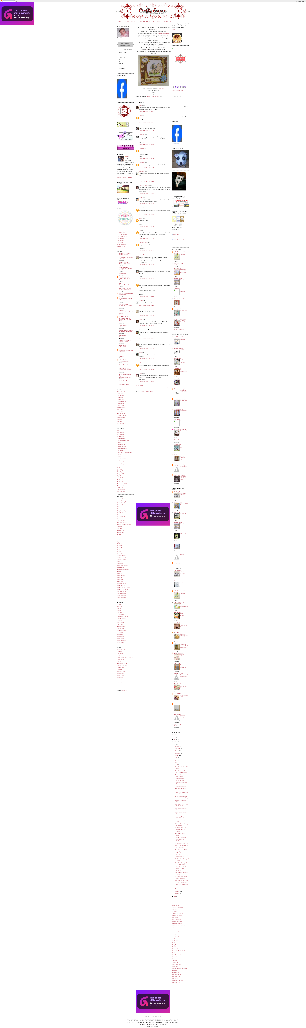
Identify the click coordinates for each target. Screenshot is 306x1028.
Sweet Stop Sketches (121, 640)
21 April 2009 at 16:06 (146, 111)
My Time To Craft (121, 413)
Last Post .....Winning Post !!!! (125, 377)
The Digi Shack (175, 978)
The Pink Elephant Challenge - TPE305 (125, 306)
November (177, 748)
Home (153, 388)
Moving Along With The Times (124, 524)
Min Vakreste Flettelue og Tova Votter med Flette (184, 635)
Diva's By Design (121, 450)
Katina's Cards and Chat (179, 553)
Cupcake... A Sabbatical (124, 341)
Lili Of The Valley (121, 520)
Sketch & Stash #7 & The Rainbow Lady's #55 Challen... (180, 829)
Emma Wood (174, 123)
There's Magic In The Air (125, 364)
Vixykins (176, 643)
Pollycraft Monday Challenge (126, 330)
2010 (175, 741)
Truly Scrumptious (121, 485)
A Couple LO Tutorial (123, 300)
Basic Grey (119, 606)
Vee (140, 230)
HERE (173, 29)
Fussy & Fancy (120, 567)
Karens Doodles (120, 462)
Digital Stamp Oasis (176, 927)
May (176, 762)
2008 (175, 896)
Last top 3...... (122, 322)
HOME (119, 21)
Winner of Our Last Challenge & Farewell (126, 312)
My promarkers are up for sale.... (183, 467)
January (177, 893)
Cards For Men (120, 395)
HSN (173, 90)
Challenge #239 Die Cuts (124, 284)
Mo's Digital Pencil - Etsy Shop (179, 951)
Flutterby (119, 456)
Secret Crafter (120, 634)
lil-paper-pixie (177, 704)
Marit (175, 455)
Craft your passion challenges (126, 293)
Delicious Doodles (121, 555)
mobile (121, 63)
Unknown (141, 148)
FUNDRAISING (167, 21)
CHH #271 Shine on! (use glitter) (124, 279)
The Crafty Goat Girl (144, 185)
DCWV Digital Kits (176, 919)
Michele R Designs (178, 653)
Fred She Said (120, 240)
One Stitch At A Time (122, 665)
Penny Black (120, 632)
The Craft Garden (121, 246)
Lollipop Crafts (122, 360)
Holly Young (142, 162)
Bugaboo (119, 610)
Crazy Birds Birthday (182, 255)
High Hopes (120, 409)
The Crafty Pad (120, 679)
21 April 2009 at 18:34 (146, 158)
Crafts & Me (120, 442)
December (177, 746)
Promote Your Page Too (121, 99)
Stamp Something (121, 585)
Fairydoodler (120, 563)
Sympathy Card (183, 279)
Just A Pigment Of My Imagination (179, 337)
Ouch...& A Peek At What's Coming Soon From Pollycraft (181, 851)
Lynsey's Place (177, 368)
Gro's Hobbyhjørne (178, 633)
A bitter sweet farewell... (124, 361)
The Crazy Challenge (124, 277)
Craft (118, 509)
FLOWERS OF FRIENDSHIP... (183, 514)
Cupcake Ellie (183, 300)
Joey (140, 208)
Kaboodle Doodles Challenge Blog (125, 298)
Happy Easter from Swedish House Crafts (183, 271)
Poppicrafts (174, 960)
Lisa (175, 543)
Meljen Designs (120, 466)
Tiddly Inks (119, 421)
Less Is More (120, 624)
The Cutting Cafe (176, 976)
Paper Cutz (119, 573)
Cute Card (119, 514)
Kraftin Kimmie (120, 622)
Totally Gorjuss (120, 642)
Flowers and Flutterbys (179, 475)
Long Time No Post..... (183, 446)
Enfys (140, 268)
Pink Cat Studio (175, 956)
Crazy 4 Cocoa (120, 399)
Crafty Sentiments (121, 512)
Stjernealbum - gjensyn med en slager (183, 625)
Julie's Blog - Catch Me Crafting (179, 252)
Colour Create (120, 507)
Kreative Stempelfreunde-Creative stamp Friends (125, 381)
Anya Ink (119, 542)
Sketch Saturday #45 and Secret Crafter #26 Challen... (180, 839)
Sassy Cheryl (120, 581)
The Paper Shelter (121, 479)
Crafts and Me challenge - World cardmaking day (184, 646)
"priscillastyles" (122, 273)
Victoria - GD (177, 512)
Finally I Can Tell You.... (180, 786)
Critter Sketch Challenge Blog (126, 350)
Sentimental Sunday (121, 671)
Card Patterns (120, 612)
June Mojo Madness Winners (125, 289)
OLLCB (120, 283)
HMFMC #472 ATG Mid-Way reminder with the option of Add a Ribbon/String (126, 257)
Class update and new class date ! (184, 675)
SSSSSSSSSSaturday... (184, 380)
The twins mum (142, 330)
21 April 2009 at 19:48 (146, 181)
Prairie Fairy (120, 579)
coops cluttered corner (179, 602)
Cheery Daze (177, 288)
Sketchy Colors (120, 675)
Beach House (183, 544)
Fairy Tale (119, 561)
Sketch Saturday (120, 636)
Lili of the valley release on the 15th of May (183, 361)
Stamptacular (120, 677)
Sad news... (121, 327)
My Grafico (119, 468)
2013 (175, 734)
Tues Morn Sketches (121, 423)
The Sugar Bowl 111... (183, 311)
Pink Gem (174, 958)
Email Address (123, 52)
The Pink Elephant (123, 304)
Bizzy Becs (174, 911)
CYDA (118, 655)
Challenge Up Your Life (122, 616)
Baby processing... (184, 410)
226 (119, 336)
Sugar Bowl (119, 476)
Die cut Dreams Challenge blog (125, 375)
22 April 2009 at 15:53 (146, 326)
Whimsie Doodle (121, 489)
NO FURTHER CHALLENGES (125, 331)
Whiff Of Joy (120, 487)
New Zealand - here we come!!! (183, 390)
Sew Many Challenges (122, 583)
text (120, 61)
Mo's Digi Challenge (121, 522)
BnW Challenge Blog (124, 368)
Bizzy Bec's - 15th (121, 232)
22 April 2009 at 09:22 (146, 305)
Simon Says (119, 472)
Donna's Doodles (178, 278)
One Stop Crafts (120, 628)
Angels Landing (175, 905)
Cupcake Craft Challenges (125, 340)
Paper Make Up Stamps (177, 954)
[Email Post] (160, 96)
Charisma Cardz (121, 505)
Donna (140, 197)
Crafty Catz (119, 551)
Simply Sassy (175, 966)
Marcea (141, 309)
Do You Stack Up (121, 518)
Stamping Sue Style (178, 673)
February (177, 891)
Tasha (140, 373)
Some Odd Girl (120, 530)
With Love (182, 554)
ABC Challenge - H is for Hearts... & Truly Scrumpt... (180, 868)
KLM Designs (175, 947)
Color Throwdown (121, 438)
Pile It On (119, 669)
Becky (140, 115)
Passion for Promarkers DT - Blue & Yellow (183, 666)
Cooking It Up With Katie (123, 440)
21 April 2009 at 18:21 (146, 144)
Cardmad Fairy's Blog (177, 915)
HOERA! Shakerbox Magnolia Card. (183, 457)
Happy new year (183, 582)
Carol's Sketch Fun (121, 503)
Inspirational (120, 411)
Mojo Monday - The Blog (125, 288)
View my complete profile (124, 177)
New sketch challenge (182, 716)
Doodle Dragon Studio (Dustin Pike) (125, 657)
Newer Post (138, 388)
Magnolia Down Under (122, 663)
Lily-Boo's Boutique (121, 244)
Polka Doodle (120, 577)
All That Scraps (120, 434)
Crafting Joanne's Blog (179, 465)
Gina (140, 352)
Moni (140, 105)
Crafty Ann (119, 549)
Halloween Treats (184, 534)
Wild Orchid (120, 683)
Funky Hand (120, 242)
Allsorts (119, 604)
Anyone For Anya (121, 649)
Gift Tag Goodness (182, 614)
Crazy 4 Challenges (121, 618)
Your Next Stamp (121, 491)
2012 (175, 737)
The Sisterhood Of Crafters (123, 483)
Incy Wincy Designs (123, 262)
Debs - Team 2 (177, 612)
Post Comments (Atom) (147, 391)
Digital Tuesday (120, 405)
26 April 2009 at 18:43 (146, 381)
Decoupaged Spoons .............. (183, 370)
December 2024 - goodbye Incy (125, 263)
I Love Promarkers (121, 458)
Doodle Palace (175, 929)
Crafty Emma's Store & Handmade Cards (125, 78)
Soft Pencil (174, 970)
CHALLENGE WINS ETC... (130, 21)
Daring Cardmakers (121, 553)
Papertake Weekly (121, 417)
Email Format (122, 57)
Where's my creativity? (179, 389)
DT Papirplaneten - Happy (184, 695)
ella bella (141, 363)
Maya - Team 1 (177, 581)
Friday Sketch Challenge (122, 565)
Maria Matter (142, 255)
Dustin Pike (174, 933)
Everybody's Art (120, 407)
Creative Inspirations (122, 448)
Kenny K (119, 661)
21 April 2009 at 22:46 (146, 238)
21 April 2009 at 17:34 (146, 130)
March (176, 889)
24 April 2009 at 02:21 (146, 338)
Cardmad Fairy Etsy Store (178, 913)
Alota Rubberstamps (121, 501)
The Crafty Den (177, 492)
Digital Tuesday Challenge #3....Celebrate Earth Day (153, 27)
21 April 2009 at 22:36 (146, 226)
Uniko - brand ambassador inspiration (183, 494)
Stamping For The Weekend (123, 587)
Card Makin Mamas (121, 546)
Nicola (140, 319)
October (177, 750)
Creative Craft (120, 403)
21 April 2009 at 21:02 (146, 204)
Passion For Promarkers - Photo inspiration (184, 605)
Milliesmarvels (177, 358)
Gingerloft (119, 620)
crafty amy (141, 171)
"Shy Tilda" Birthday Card (183, 321)
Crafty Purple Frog (121, 511)
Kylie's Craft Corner (178, 409)
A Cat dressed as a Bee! (184, 504)
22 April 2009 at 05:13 (146, 279)
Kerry (175, 532)
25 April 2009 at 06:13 (146, 348)
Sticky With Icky (178, 268)
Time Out (176, 264)
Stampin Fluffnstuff (178, 348)
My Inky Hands (177, 309)
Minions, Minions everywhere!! (184, 290)
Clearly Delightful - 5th (122, 236)
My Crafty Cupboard (179, 299)
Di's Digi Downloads (177, 921)
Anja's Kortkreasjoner (179, 623)
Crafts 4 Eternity (121, 547)
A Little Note (182, 339)
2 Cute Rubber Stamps (122, 499)
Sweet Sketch (120, 477)
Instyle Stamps (175, 943)
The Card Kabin (177, 724)
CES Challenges (120, 614)
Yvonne (141, 126)
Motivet (119, 571)
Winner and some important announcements (125, 370)
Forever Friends (122, 345)
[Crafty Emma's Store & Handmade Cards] (122, 98)
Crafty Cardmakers (123, 267)
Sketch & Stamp (120, 673)
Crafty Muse (175, 917)
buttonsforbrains (178, 502)
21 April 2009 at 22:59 (146, 251)
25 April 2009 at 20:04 (146, 359)
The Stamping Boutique (177, 980)
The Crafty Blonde (143, 242)
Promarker (119, 419)
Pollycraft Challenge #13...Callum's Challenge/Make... (179, 776)
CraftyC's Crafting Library (180, 319)
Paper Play (119, 526)
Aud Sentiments (120, 436)
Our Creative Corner (122, 630)
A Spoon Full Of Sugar (122, 391)
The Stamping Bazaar (124, 384)
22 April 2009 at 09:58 (146, 315)
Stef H (140, 218)
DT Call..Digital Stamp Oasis (181, 843)
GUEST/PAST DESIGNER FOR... (147, 21)
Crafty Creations (121, 444)
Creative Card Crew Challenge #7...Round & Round (181, 782)
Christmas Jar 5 (183, 431)
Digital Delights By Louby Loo (179, 925)
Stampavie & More (121, 474)
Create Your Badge (175, 143)
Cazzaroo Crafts (177, 444)
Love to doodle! (177, 563)
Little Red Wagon (121, 464)
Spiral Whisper (175, 972)
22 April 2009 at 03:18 (146, 265)
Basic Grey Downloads (177, 907)
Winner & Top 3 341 (123, 294)
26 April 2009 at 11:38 (146, 369)
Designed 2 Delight (121, 557)
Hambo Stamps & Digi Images (179, 939)
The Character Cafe (121, 591)
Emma (127, 156)
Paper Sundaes (120, 667)
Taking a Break (122, 351)
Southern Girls (120, 532)
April (176, 765)
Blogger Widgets (124, 690)
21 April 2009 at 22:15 (146, 214)
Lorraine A (142, 134)
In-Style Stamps (120, 460)
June (176, 760)
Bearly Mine (120, 393)
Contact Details (122, 346)
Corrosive (119, 651)
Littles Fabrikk (177, 694)
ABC (118, 430)
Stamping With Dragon (122, 589)
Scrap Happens (177, 714)
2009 (175, 744)
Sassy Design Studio (176, 964)
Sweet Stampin (120, 638)
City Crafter (120, 397)
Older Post (168, 388)
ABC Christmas (120, 432)
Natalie (141, 300)
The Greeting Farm (121, 593)
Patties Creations (121, 575)
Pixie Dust (119, 528)
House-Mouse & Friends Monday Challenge (125, 254)
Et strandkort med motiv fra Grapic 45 (184, 686)
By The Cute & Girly (122, 234)
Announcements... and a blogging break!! (184, 478)
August (176, 755)
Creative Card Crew (121, 401)
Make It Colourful (121, 626)
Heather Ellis (175, 941)
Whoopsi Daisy (120, 681)
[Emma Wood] (177, 142)
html (121, 60)
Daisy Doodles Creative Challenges (124, 355)
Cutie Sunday (120, 653)
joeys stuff (176, 379)
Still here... (182, 349)
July (176, 758)
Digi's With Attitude (121, 559)
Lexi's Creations (123, 325)
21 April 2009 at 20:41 (146, 193)
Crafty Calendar (121, 238)
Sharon (141, 342)
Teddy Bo (119, 534)
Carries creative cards (179, 329)
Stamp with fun (122, 335)
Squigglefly (121, 310)
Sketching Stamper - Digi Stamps (179, 968)
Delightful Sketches (121, 516)
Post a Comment (139, 385)
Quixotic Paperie (121, 470)
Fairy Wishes (176, 441)
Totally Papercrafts (121, 595)
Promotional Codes (179, 90)
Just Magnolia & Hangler (123, 569)
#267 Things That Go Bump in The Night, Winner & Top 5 (125, 269)
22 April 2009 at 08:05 (146, 296)
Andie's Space (177, 663)
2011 (175, 739)
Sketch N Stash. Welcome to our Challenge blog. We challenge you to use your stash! (125, 318)
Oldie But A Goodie (121, 415)
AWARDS (159, 21)
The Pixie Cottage (121, 481)
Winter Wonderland (121, 597)
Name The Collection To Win (184, 655)
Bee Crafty (119, 608)
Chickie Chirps (177, 440)
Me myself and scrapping (180, 429)
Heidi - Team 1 (177, 684)
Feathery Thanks (183, 400)
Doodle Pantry (120, 659)
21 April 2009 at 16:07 (146, 122)
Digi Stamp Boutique (177, 923)
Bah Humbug (120, 544)
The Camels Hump (178, 263)
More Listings (177, 725)
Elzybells (174, 935)
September (177, 753)
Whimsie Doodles (176, 982)
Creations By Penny (121, 446)
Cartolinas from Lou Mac (180, 399)
